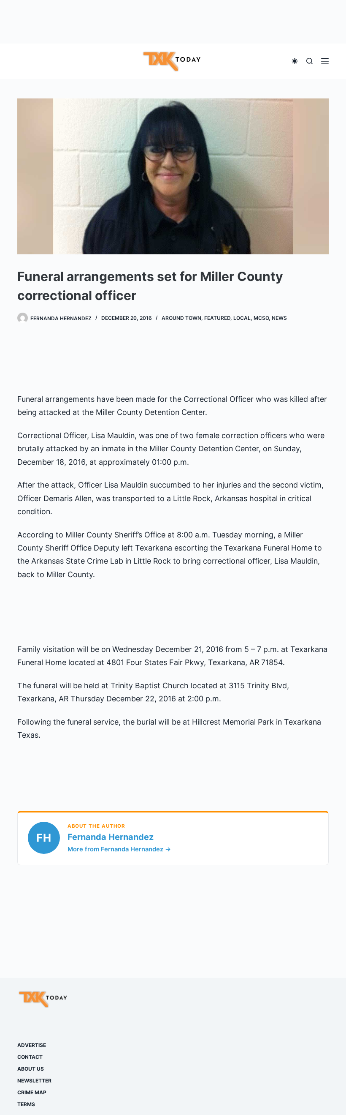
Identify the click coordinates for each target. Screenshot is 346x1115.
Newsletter (34, 1080)
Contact (30, 1057)
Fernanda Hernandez (111, 837)
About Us (30, 1069)
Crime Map (31, 1092)
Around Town (181, 318)
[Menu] (325, 61)
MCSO (261, 318)
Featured (217, 318)
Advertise (31, 1045)
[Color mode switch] (295, 61)
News (279, 318)
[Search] (309, 61)
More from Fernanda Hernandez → (119, 849)
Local (242, 318)
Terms (26, 1104)
